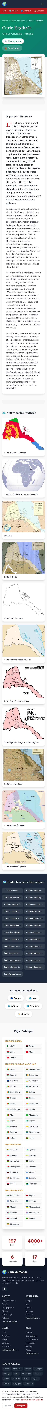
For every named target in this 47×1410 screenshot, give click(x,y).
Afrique (31, 21)
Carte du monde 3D (12, 904)
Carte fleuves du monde (13, 946)
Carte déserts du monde (35, 960)
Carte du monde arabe (13, 918)
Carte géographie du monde (13, 925)
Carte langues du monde (13, 953)
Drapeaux (29, 1383)
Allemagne (26, 1373)
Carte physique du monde (35, 946)
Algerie (35, 1378)
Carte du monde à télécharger (13, 939)
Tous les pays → (33, 1318)
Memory (29, 1346)
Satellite (5, 1304)
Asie (27, 1304)
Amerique (29, 1311)
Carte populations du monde (35, 953)
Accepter (21, 1406)
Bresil (26, 1378)
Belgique (17, 1383)
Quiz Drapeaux (32, 1339)
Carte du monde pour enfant (13, 911)
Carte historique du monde (13, 967)
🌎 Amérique (26, 11)
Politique (5, 1318)
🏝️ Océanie (39, 11)
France (6, 1369)
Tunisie (6, 1383)
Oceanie (29, 1314)
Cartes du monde (18, 21)
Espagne (38, 1369)
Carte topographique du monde (13, 960)
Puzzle (28, 1350)
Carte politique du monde (35, 967)
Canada (38, 1373)
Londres (5, 1343)
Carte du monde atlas (35, 925)
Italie (16, 1373)
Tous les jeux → (32, 1353)
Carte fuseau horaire (12, 974)
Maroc (28, 1369)
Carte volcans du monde (35, 911)
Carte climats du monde (35, 918)
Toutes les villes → (10, 1350)
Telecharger (12, 48)
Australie (16, 1378)
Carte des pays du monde (13, 897)
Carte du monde (12, 890)
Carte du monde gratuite (35, 897)
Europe (29, 1301)
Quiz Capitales (31, 1336)
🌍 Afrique (13, 11)
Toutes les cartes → (11, 1321)
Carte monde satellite (35, 904)
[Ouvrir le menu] (42, 3)
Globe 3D (29, 1332)
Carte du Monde (9, 1301)
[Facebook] (4, 1289)
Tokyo (4, 1339)
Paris (4, 1332)
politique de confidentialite (32, 1400)
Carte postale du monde (35, 939)
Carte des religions (12, 932)
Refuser (7, 1406)
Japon (6, 1378)
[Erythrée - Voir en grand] (23, 76)
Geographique (8, 1308)
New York (6, 1336)
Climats (5, 1311)
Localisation (30, 1343)
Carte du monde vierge (35, 890)
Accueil (5, 21)
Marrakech (6, 1346)
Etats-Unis (17, 1369)
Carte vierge (7, 1314)
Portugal (7, 1373)
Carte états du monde (35, 932)
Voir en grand (13, 41)
